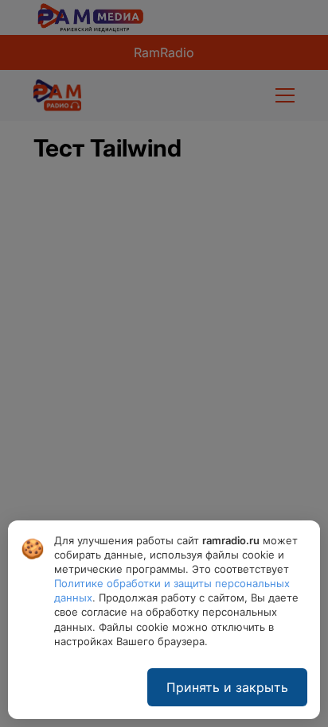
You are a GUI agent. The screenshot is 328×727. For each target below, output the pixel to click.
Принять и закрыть (227, 687)
